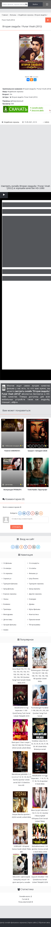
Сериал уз (7, 578)
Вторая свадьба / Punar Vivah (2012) (24, 97)
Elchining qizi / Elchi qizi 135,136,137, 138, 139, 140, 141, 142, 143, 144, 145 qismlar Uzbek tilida (39, 675)
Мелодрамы (8, 614)
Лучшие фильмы (9, 625)
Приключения (34, 619)
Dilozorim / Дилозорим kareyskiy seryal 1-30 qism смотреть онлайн (21, 879)
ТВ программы (34, 625)
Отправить (16, 527)
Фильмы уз (33, 573)
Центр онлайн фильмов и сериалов (13, 922)
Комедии (32, 599)
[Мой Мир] (35, 79)
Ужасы (5, 599)
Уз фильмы (7, 563)
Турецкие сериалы (36, 583)
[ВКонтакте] (28, 79)
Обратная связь (44, 922)
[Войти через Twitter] (38, 547)
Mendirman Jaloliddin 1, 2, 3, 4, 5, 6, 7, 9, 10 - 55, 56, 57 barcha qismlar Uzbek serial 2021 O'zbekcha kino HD (21, 779)
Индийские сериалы (15, 91)
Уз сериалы (7, 573)
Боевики (6, 604)
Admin (47, 122)
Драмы (31, 604)
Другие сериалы (35, 594)
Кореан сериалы (9, 594)
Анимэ (5, 630)
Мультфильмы (34, 609)
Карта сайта (32, 922)
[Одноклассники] (31, 79)
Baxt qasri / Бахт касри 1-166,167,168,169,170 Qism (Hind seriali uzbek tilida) (21, 745)
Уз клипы (32, 568)
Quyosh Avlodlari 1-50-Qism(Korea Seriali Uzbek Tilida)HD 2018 (39, 879)
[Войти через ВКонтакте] (24, 513)
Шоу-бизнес (33, 578)
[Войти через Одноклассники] (41, 513)
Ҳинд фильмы (8, 589)
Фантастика (34, 614)
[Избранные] (47, 4)
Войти (35, 4)
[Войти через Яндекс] (32, 513)
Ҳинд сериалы (34, 589)
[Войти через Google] (37, 513)
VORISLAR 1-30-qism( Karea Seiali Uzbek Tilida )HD (21, 849)
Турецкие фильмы (10, 583)
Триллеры (7, 609)
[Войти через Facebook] (28, 513)
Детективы (7, 619)
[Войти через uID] (20, 513)
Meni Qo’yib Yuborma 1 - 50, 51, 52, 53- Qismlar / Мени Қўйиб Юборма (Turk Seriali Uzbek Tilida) (39, 815)
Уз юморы (7, 568)
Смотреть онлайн (4, 195)
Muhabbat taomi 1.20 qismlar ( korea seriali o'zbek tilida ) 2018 (40, 849)
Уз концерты (34, 563)
